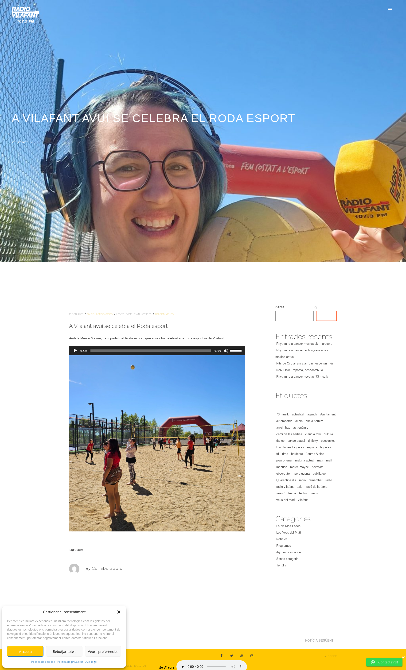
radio (302, 480)
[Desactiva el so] (226, 350)
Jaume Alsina (315, 454)
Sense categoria (287, 559)
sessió (280, 493)
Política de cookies (43, 662)
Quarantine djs (286, 480)
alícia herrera (314, 421)
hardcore (297, 454)
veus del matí (285, 500)
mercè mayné (299, 467)
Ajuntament (328, 414)
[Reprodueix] (75, 350)
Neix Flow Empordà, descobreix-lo (299, 370)
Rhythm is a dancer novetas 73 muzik (302, 376)
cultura (328, 434)
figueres (325, 447)
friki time (282, 454)
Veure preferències (103, 651)
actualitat (298, 414)
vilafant (303, 500)
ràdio (328, 480)
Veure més (20, 142)
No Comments (164, 314)
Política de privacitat (70, 662)
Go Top (332, 656)
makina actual (304, 460)
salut (300, 486)
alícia (299, 421)
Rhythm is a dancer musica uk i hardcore (304, 343)
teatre (292, 493)
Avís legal (91, 662)
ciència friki (313, 434)
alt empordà (284, 421)
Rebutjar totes (64, 651)
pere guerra (302, 473)
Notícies (146, 314)
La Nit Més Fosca (288, 526)
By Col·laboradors (100, 314)
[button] (119, 612)
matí (329, 460)
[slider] (236, 350)
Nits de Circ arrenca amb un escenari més (305, 363)
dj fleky (313, 440)
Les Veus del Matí (128, 314)
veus (314, 493)
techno (303, 493)
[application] (157, 350)
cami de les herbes (289, 434)
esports (312, 447)
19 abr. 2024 (76, 314)
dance (280, 440)
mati (320, 460)
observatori (283, 473)
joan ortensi (284, 460)
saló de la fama (316, 486)
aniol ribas (283, 427)
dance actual (296, 440)
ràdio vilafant (285, 486)
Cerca (279, 307)
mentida (281, 467)
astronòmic (300, 427)
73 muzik (282, 414)
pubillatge (319, 473)
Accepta (25, 651)
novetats (318, 467)
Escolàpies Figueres (290, 447)
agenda (312, 414)
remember (315, 480)
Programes (283, 545)
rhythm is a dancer (289, 552)
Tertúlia (281, 565)
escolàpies (328, 440)
